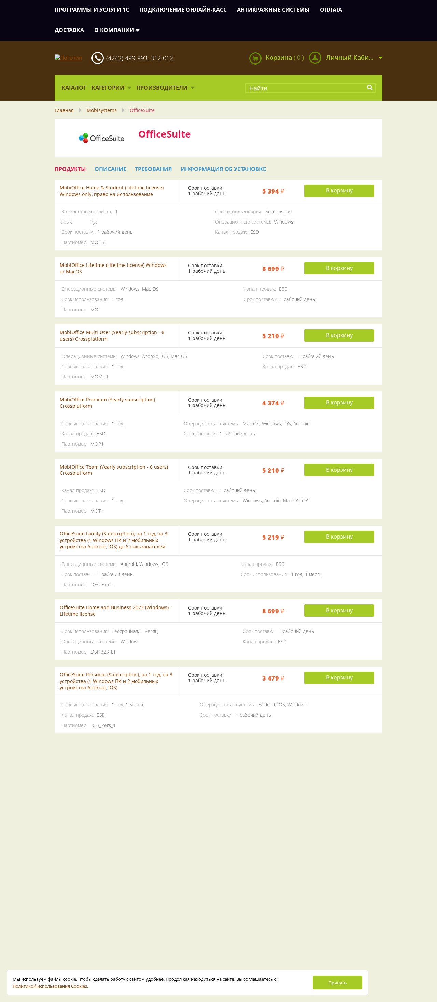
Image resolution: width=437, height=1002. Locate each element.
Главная (64, 110)
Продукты (70, 169)
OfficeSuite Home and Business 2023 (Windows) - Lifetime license (116, 610)
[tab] (70, 169)
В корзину (339, 190)
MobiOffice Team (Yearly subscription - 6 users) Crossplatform (114, 469)
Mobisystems (102, 110)
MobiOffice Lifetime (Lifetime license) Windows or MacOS (113, 268)
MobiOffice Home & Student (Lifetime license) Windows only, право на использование (112, 190)
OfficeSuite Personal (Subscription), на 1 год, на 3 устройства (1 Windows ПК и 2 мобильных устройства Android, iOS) (116, 681)
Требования (153, 169)
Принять (337, 982)
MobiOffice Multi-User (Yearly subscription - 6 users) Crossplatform (112, 335)
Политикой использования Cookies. (50, 986)
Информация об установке (223, 169)
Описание (110, 169)
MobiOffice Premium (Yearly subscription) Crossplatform (107, 402)
